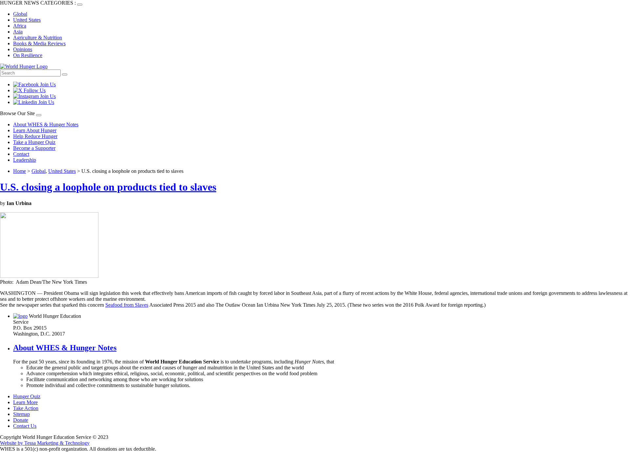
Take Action (25, 408)
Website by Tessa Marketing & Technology (45, 443)
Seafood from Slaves (126, 305)
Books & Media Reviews (39, 43)
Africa (19, 26)
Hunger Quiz (26, 396)
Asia (18, 31)
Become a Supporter (34, 148)
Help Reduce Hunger (35, 136)
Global (20, 14)
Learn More (25, 402)
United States (27, 20)
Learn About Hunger (34, 130)
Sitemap (21, 414)
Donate (20, 420)
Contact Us (24, 426)
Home (19, 171)
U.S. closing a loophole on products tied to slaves (108, 187)
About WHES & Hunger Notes (45, 124)
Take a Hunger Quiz (34, 142)
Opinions (22, 49)
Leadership (24, 160)
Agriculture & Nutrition (37, 37)
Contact (21, 154)
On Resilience (27, 55)
